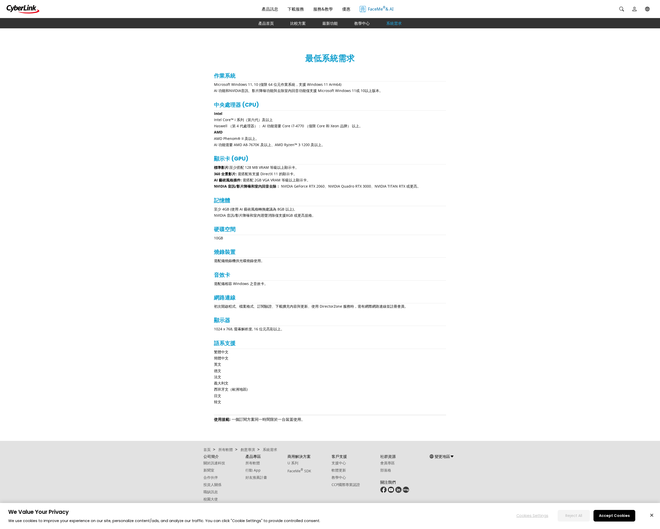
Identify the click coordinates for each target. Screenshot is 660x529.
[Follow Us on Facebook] (383, 491)
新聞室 (208, 470)
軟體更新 (339, 470)
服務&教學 (323, 9)
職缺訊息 (210, 491)
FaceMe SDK (299, 470)
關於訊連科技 (214, 462)
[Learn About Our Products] (406, 491)
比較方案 (298, 23)
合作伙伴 (210, 477)
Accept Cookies (614, 515)
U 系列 (292, 462)
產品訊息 (270, 9)
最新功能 (330, 23)
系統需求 (394, 23)
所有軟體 (252, 462)
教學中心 (362, 23)
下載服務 (295, 9)
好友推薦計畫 (256, 477)
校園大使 (210, 499)
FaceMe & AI (380, 8)
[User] (634, 9)
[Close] (651, 515)
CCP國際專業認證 (346, 484)
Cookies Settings (532, 515)
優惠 (346, 9)
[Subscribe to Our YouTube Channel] (391, 491)
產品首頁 (266, 23)
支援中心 (339, 462)
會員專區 (387, 462)
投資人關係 (212, 484)
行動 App (253, 470)
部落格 (385, 470)
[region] (330, 516)
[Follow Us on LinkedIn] (398, 491)
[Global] (647, 9)
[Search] (621, 9)
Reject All (573, 515)
